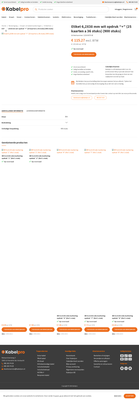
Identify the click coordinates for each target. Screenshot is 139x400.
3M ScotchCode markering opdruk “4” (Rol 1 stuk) (67, 317)
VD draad (40, 361)
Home (4, 26)
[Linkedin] (130, 368)
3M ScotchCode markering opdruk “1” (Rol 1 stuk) (12, 157)
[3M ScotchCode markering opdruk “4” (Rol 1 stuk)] (69, 231)
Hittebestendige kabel (45, 364)
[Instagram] (126, 368)
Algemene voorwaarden (75, 369)
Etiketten (47, 26)
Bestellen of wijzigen (102, 355)
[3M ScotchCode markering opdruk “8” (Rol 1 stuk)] (124, 231)
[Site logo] (15, 9)
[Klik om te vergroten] (6, 31)
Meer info (118, 396)
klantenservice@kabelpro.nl (14, 369)
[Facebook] (122, 368)
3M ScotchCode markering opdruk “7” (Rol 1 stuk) (94, 317)
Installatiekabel (43, 367)
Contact (97, 367)
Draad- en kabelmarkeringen (31, 26)
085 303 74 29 (9, 363)
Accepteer (130, 396)
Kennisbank (70, 355)
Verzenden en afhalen (102, 358)
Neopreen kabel (43, 375)
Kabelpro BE (71, 372)
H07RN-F (40, 372)
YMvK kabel (41, 358)
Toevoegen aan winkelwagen (83, 54)
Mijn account (71, 364)
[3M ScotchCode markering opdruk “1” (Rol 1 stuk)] (14, 151)
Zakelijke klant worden (74, 361)
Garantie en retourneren (103, 364)
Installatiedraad (43, 369)
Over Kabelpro (71, 358)
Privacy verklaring (73, 367)
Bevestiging (13, 26)
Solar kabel (41, 355)
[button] (14, 329)
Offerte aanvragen (100, 361)
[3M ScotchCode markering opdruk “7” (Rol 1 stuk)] (97, 231)
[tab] (12, 111)
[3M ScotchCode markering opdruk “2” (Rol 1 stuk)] (42, 151)
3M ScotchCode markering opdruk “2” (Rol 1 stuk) (39, 157)
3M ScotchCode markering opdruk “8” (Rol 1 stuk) (122, 317)
